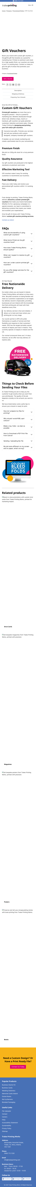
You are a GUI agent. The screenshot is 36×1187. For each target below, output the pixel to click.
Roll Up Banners (7, 1099)
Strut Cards (8, 627)
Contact (4, 1114)
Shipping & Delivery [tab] (18, 94)
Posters (6, 902)
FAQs (3, 1120)
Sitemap (5, 1131)
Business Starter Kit (8, 1085)
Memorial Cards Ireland (10, 1093)
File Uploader (6, 1111)
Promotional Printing (12, 73)
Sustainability (6, 1125)
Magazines (8, 764)
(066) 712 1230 (9, 1153)
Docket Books (6, 1096)
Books (6, 1040)
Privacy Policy (6, 1128)
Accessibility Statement (10, 1122)
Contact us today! (8, 220)
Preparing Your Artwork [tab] (18, 97)
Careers (4, 1117)
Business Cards (7, 1088)
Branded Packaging (8, 1102)
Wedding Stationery (8, 1091)
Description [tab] (18, 90)
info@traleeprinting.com (12, 1160)
